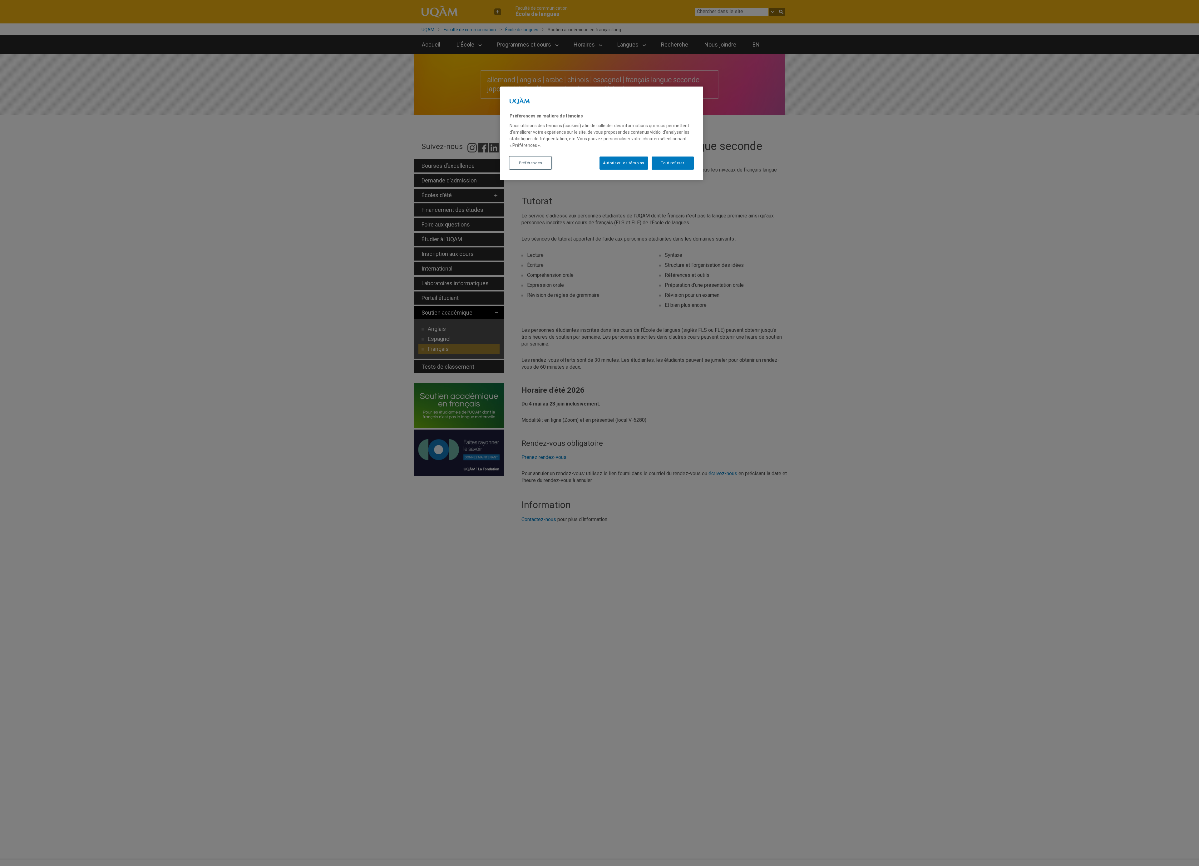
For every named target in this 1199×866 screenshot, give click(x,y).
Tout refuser (672, 163)
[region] (601, 133)
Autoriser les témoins (623, 163)
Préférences (530, 163)
